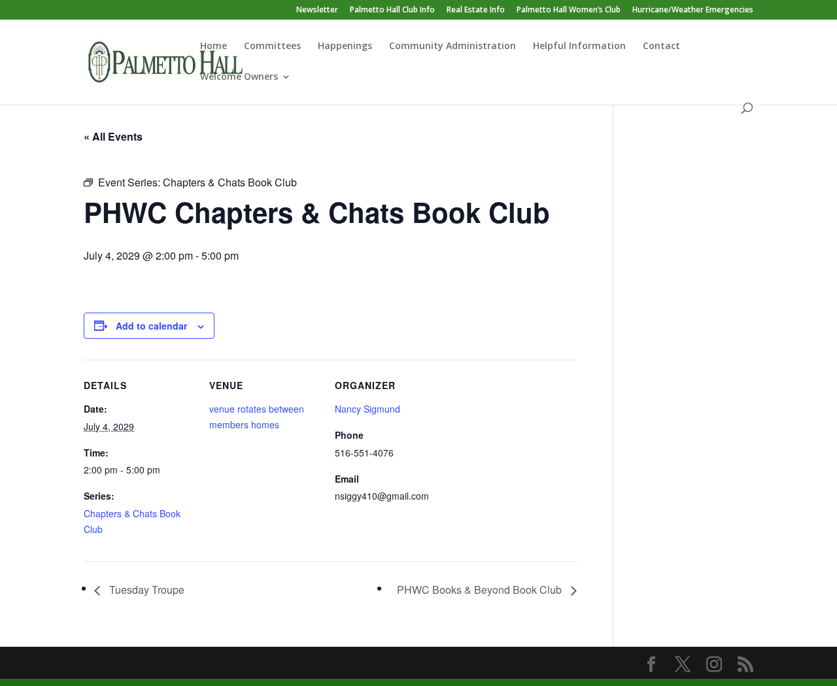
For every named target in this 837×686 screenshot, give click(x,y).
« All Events (113, 136)
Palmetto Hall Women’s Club (569, 10)
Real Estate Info (476, 10)
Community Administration (452, 46)
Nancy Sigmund (367, 408)
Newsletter (317, 10)
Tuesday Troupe (145, 589)
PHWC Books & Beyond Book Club (480, 589)
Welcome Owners (239, 77)
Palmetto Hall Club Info (392, 10)
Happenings (345, 46)
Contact (661, 46)
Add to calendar (151, 325)
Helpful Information (579, 46)
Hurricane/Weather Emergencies (692, 10)
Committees (272, 46)
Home (213, 46)
